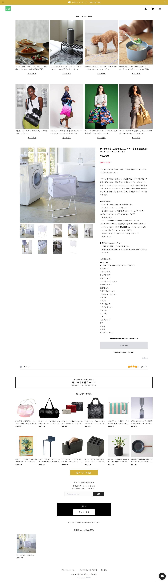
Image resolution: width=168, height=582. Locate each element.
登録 (98, 494)
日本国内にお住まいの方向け (124, 352)
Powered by (81, 578)
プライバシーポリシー (68, 570)
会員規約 (104, 570)
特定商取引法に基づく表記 (88, 570)
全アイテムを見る (84, 473)
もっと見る (32, 74)
